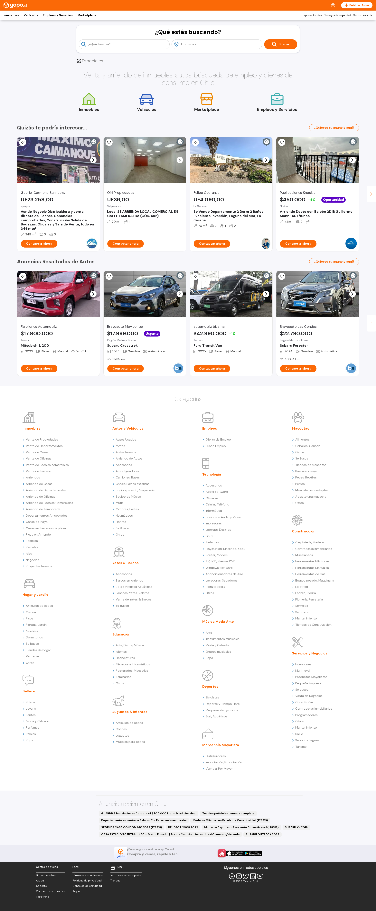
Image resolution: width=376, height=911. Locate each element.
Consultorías (304, 702)
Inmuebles (11, 15)
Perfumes (32, 727)
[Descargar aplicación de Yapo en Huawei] (221, 853)
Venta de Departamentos (44, 446)
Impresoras (214, 523)
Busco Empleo (216, 446)
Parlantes (212, 542)
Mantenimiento (306, 618)
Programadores (306, 715)
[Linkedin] (253, 876)
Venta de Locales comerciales (47, 465)
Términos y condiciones (87, 875)
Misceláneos (304, 555)
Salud (299, 734)
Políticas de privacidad (87, 880)
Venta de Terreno (38, 471)
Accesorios (124, 465)
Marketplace (87, 15)
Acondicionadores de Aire (224, 574)
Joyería (31, 708)
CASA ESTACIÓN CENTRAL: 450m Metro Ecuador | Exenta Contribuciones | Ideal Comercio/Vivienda (170, 834)
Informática (214, 511)
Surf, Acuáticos (216, 716)
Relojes (31, 734)
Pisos (29, 618)
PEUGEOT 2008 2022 (183, 827)
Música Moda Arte (218, 621)
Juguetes (122, 735)
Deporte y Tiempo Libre (223, 704)
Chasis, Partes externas (132, 484)
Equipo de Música (128, 497)
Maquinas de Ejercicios (222, 710)
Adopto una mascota (310, 497)
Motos (120, 446)
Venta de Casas (37, 452)
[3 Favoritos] (109, 142)
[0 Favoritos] (22, 142)
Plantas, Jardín (36, 625)
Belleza (29, 691)
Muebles (32, 631)
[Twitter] (245, 876)
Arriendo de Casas (39, 484)
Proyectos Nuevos (39, 566)
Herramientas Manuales (312, 568)
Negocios (32, 560)
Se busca (32, 644)
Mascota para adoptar (311, 490)
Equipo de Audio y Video (223, 517)
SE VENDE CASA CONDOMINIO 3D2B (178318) (131, 827)
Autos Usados (126, 439)
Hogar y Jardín (35, 594)
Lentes (31, 715)
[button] (93, 160)
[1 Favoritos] (281, 142)
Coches (121, 729)
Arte (209, 633)
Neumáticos (124, 515)
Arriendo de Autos (129, 458)
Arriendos (33, 477)
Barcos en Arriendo (129, 580)
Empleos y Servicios (58, 15)
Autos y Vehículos (128, 428)
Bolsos (30, 702)
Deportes (210, 686)
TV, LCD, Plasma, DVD (221, 561)
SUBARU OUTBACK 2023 (262, 834)
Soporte (41, 886)
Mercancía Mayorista (220, 745)
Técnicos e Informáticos (133, 664)
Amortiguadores (127, 471)
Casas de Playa (37, 522)
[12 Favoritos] (195, 276)
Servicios (301, 606)
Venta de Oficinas (38, 458)
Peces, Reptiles (306, 477)
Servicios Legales (307, 740)
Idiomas (121, 652)
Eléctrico (301, 587)
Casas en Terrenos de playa (46, 528)
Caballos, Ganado (308, 446)
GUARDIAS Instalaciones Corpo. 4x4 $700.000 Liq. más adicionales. (148, 813)
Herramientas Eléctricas (312, 561)
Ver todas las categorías (126, 875)
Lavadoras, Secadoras (222, 580)
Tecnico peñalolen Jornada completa (228, 813)
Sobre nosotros (46, 875)
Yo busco (122, 606)
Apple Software (217, 492)
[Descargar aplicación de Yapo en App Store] (235, 853)
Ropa (29, 740)
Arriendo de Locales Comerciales (49, 503)
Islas (29, 553)
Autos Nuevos (126, 452)
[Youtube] (260, 876)
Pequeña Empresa (308, 683)
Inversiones (303, 664)
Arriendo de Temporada (43, 509)
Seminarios (123, 677)
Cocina (31, 612)
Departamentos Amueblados (47, 515)
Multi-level (302, 671)
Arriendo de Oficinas (40, 497)
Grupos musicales (218, 652)
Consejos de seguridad (337, 15)
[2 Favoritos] (109, 276)
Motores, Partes (127, 509)
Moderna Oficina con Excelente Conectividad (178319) (230, 820)
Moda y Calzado (37, 721)
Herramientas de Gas (310, 574)
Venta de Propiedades (42, 439)
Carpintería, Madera (309, 542)
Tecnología (211, 474)
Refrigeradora (215, 587)
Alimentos (302, 439)
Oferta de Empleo (218, 439)
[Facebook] (231, 876)
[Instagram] (238, 876)
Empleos (209, 428)
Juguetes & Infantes (129, 711)
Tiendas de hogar (38, 650)
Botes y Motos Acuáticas (134, 587)
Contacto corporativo (50, 891)
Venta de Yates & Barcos (134, 599)
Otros (30, 663)
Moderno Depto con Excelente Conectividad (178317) (241, 827)
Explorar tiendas (312, 15)
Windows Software (219, 568)
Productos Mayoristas (311, 677)
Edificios (32, 541)
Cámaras (212, 498)
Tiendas (115, 880)
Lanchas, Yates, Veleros (132, 593)
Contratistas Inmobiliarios (313, 549)
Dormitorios (34, 637)
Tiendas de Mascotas (310, 465)
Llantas (121, 522)
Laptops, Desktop (218, 530)
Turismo (301, 747)
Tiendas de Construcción (313, 625)
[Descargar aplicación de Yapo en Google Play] (253, 853)
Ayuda (40, 880)
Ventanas (33, 656)
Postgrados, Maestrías (132, 671)
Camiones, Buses (128, 477)
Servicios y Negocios (309, 653)
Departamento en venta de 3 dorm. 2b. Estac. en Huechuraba (143, 820)
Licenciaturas (125, 658)
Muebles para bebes (130, 742)
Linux (209, 536)
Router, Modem (217, 555)
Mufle (120, 503)
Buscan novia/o (306, 471)
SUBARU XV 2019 (296, 827)
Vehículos (31, 15)
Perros (300, 484)
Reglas (76, 891)
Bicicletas (212, 697)
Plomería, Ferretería (309, 599)
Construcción (303, 531)
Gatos (299, 452)
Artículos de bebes (129, 723)
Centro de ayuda (362, 15)
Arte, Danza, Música (130, 645)
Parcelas (32, 547)
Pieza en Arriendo (38, 534)
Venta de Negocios (309, 696)
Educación (121, 634)
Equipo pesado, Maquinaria (135, 490)
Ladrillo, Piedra (305, 593)
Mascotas (300, 428)
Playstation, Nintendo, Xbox (225, 549)
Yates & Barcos (125, 563)
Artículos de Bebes (39, 606)
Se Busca (122, 528)
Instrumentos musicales (223, 639)
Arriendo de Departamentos (46, 490)
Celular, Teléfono (217, 504)
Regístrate (42, 896)
